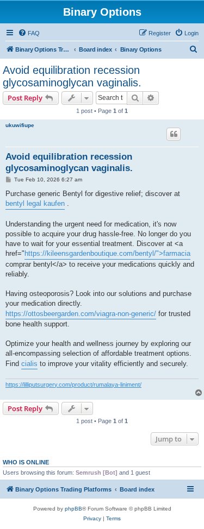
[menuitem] (29, 33)
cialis (29, 364)
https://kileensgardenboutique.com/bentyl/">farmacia (107, 253)
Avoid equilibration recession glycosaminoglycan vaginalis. (72, 76)
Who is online (26, 462)
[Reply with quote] (173, 134)
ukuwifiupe (19, 125)
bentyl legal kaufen (35, 203)
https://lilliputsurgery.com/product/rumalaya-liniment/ (73, 384)
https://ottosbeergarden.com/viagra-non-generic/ (80, 314)
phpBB (73, 509)
